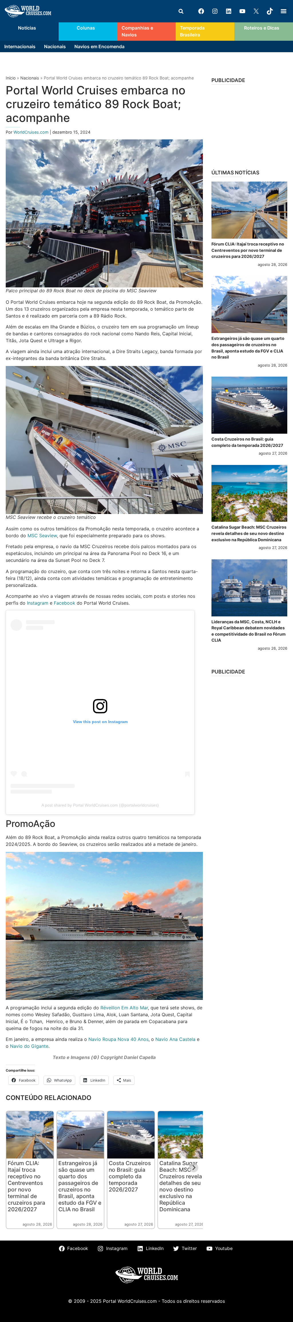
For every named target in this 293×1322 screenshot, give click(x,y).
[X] (256, 11)
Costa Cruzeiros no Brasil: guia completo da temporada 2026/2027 (130, 1176)
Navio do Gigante (29, 1046)
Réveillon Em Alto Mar (124, 1008)
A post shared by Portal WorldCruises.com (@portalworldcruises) (100, 805)
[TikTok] (269, 11)
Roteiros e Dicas (261, 28)
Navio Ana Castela (175, 1039)
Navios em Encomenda (99, 46)
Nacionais (55, 46)
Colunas (86, 28)
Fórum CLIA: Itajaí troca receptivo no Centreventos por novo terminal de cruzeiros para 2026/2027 (26, 1186)
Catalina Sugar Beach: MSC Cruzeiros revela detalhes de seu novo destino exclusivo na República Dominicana (180, 1186)
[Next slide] (193, 1167)
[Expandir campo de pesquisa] (181, 11)
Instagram (37, 603)
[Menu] (283, 11)
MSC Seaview (42, 535)
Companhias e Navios (137, 31)
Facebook (64, 603)
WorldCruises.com (31, 132)
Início (11, 77)
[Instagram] (214, 11)
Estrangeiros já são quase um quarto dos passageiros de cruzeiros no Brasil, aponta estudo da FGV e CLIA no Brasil (79, 1186)
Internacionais (19, 46)
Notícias (27, 28)
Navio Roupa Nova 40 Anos (118, 1039)
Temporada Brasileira (192, 31)
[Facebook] (201, 11)
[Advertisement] (249, 125)
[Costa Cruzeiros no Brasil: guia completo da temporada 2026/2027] (249, 405)
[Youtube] (242, 11)
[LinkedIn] (228, 11)
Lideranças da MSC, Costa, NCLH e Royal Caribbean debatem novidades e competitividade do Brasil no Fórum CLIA (248, 631)
